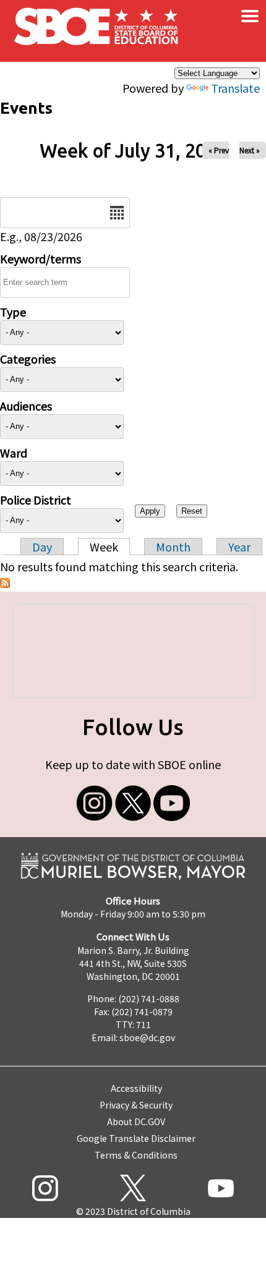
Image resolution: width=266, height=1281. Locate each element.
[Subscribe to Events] (5, 583)
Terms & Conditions (136, 1155)
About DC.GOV (136, 1121)
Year (239, 546)
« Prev (218, 150)
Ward (13, 453)
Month (173, 546)
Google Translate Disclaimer (136, 1138)
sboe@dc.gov (147, 1037)
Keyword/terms (40, 258)
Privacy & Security (136, 1105)
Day (42, 546)
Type (13, 312)
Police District (35, 500)
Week (104, 546)
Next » (249, 150)
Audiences (26, 406)
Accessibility (136, 1088)
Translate (235, 88)
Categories (28, 359)
